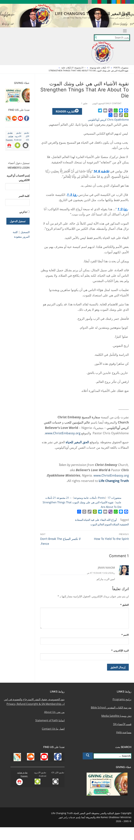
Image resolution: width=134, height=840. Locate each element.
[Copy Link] (121, 115)
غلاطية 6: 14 (101, 171)
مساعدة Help (123, 732)
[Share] (110, 115)
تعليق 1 (84, 103)
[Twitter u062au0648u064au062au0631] (114, 2)
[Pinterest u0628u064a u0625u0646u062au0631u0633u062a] (99, 2)
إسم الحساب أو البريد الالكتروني (18, 178)
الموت (93, 524)
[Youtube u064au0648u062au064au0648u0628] (123, 2)
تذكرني (23, 212)
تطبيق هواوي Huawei (9, 136)
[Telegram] (100, 110)
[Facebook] (126, 110)
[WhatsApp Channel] (104, 2)
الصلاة (115, 524)
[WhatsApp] (115, 110)
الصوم (108, 524)
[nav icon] (125, 30)
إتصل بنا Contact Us (53, 728)
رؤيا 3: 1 (72, 195)
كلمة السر (24, 196)
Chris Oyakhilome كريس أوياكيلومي (108, 119)
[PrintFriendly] (126, 115)
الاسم (125, 634)
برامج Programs (122, 699)
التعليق (124, 604)
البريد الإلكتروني (120, 650)
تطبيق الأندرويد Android (17, 136)
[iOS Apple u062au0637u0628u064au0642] (90, 2)
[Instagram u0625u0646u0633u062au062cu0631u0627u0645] (109, 2)
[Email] (105, 110)
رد (114, 573)
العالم (101, 524)
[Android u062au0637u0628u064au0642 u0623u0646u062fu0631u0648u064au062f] (94, 2)
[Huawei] (85, 2)
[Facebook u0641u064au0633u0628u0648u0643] (128, 2)
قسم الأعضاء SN (122, 724)
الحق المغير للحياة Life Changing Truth (92, 13)
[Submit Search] (95, 37)
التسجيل (25, 232)
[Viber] (110, 110)
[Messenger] (121, 110)
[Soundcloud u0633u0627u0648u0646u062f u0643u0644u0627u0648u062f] (118, 2)
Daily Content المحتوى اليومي (107, 103)
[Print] (115, 115)
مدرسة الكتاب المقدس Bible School (111, 707)
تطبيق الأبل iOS (26, 136)
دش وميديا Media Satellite (116, 716)
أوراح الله (112, 520)
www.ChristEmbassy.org (62, 433)
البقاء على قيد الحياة (95, 520)
